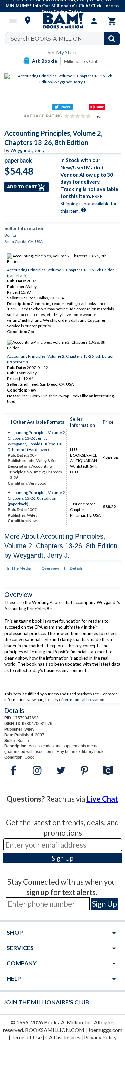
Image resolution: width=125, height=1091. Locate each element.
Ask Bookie (44, 61)
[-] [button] (10, 422)
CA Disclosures (62, 1037)
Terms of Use (26, 1037)
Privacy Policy (100, 1037)
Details (76, 568)
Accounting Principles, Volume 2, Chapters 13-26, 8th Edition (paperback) (37, 498)
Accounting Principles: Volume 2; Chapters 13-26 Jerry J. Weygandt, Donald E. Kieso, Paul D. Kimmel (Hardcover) (37, 441)
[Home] (62, 21)
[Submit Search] (112, 38)
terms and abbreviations (84, 699)
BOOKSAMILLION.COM (54, 1030)
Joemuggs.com (105, 1030)
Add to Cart (26, 187)
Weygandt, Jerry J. (29, 150)
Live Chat (102, 798)
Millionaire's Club (81, 61)
